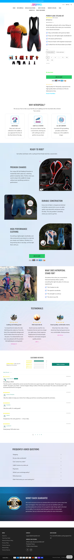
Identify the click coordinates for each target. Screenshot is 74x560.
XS (47, 57)
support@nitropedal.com (33, 535)
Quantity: (48, 63)
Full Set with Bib (50, 52)
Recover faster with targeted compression (60, 41)
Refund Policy (5, 547)
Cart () (67, 4)
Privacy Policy (5, 542)
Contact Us (32, 10)
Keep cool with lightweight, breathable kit (59, 35)
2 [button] (35, 434)
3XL (48, 60)
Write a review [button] (61, 364)
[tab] (11, 58)
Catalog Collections (30, 8)
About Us (4, 535)
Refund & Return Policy (7, 540)
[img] (6, 376)
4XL (52, 60)
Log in (63, 4)
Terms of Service (6, 545)
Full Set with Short (60, 52)
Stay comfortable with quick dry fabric (59, 33)
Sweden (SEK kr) (5, 557)
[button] (49, 17)
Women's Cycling (52, 8)
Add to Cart (37, 256)
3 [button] (37, 434)
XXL (67, 57)
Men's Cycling (41, 8)
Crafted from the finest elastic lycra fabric (59, 44)
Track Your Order (40, 10)
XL (62, 57)
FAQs (60, 8)
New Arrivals (20, 8)
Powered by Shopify (56, 557)
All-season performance (55, 38)
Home (14, 8)
